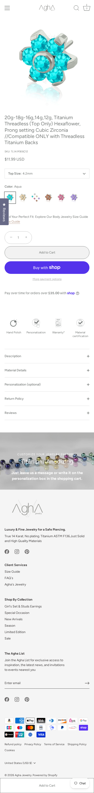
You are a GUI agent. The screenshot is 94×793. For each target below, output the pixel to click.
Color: (13, 187)
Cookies (10, 750)
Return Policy (14, 399)
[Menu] (7, 8)
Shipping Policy (77, 744)
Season (10, 626)
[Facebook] (7, 551)
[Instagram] (17, 551)
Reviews (11, 413)
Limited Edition (15, 632)
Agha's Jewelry (15, 584)
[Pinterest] (27, 551)
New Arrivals (14, 619)
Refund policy (13, 744)
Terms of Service (54, 744)
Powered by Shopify (45, 775)
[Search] (76, 9)
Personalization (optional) (23, 384)
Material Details (15, 370)
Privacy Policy (32, 744)
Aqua (10, 197)
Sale (8, 638)
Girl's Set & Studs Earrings (23, 606)
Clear (35, 197)
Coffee (48, 197)
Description (13, 356)
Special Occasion (17, 613)
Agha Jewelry (23, 775)
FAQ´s (9, 578)
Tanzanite (73, 197)
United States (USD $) (18, 763)
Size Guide (12, 222)
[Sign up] (87, 683)
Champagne (22, 197)
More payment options (47, 279)
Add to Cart (47, 786)
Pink (61, 197)
